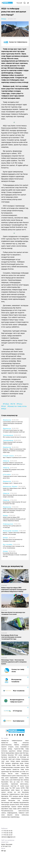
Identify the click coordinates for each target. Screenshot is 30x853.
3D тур (3, 850)
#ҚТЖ (12, 404)
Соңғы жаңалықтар (9, 415)
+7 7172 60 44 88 (6, 833)
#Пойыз (6, 404)
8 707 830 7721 (6, 846)
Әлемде (3, 19)
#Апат (3, 406)
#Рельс (19, 404)
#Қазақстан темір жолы (17, 406)
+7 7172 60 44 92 (6, 830)
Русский (19, 3)
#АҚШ (3, 409)
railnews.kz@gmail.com (8, 837)
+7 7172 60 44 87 (6, 835)
